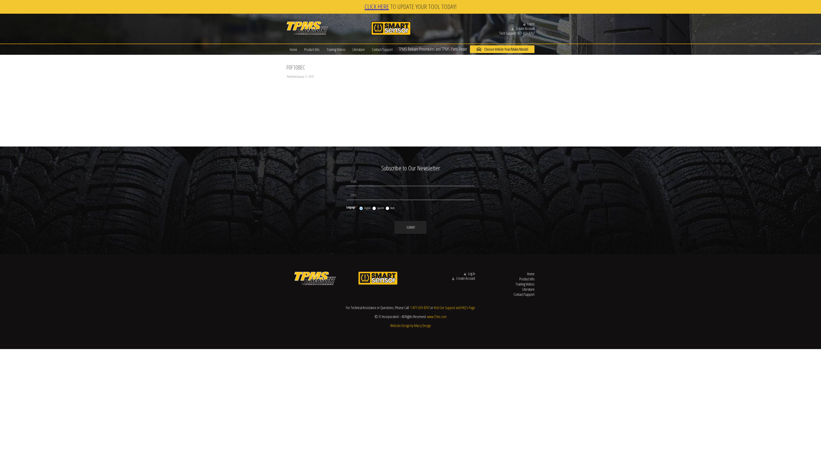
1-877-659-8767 (420, 307)
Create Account (525, 28)
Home (293, 49)
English (367, 208)
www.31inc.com (436, 316)
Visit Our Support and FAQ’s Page (454, 307)
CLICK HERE (377, 6)
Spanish (380, 208)
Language (351, 207)
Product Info (311, 49)
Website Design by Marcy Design (410, 325)
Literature (359, 49)
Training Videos (336, 49)
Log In (531, 23)
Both (392, 208)
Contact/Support (382, 49)
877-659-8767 (526, 33)
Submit (410, 227)
